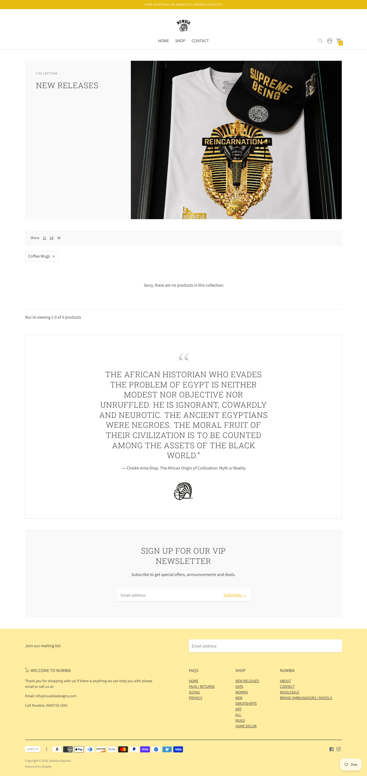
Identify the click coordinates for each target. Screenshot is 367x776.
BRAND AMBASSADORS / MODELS (306, 697)
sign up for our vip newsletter (183, 556)
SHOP (180, 41)
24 (51, 237)
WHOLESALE (289, 692)
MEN (238, 697)
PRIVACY (195, 697)
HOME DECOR (246, 726)
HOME (163, 41)
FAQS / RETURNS (202, 686)
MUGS (240, 720)
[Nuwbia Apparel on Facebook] (331, 749)
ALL (238, 714)
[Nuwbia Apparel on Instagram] (338, 749)
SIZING (194, 692)
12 (44, 237)
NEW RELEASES (247, 680)
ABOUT (285, 680)
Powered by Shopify (38, 766)
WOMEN (241, 692)
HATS (239, 686)
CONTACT (200, 41)
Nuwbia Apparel (60, 761)
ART (238, 709)
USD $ (31, 749)
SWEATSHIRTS (246, 703)
